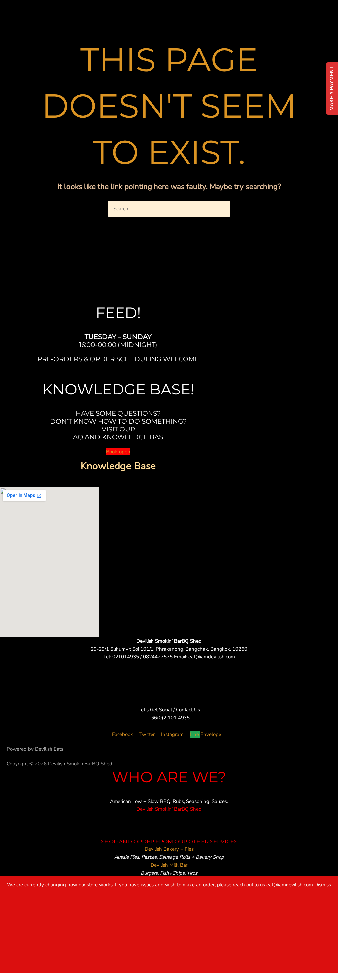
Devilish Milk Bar (169, 865)
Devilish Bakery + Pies (169, 849)
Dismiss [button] (322, 884)
